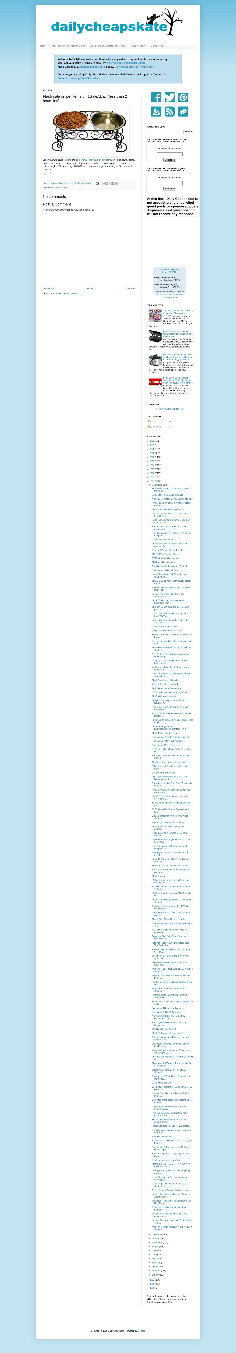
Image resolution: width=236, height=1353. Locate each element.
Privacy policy (138, 45)
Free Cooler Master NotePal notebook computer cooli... (169, 847)
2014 (152, 473)
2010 (152, 1284)
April (154, 1263)
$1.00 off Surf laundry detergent (166, 688)
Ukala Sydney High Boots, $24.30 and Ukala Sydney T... (169, 778)
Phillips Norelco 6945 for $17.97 (167, 630)
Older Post (130, 288)
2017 (152, 461)
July (154, 1250)
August (155, 1246)
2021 (152, 445)
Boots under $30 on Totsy (164, 745)
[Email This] (103, 183)
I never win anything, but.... (164, 539)
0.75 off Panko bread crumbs (165, 626)
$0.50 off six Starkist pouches (165, 558)
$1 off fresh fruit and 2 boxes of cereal (169, 865)
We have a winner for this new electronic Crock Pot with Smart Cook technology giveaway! (177, 357)
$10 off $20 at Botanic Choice (165, 554)
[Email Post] (97, 183)
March (155, 1267)
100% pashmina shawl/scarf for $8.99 (169, 692)
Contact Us (157, 45)
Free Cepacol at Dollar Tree (165, 570)
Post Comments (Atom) (66, 293)
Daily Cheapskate (61, 183)
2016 (152, 465)
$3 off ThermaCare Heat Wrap (166, 1160)
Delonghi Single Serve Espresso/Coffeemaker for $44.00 (169, 727)
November (157, 1234)
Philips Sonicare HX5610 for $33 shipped (171, 1126)
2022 (152, 441)
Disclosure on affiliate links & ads (108, 45)
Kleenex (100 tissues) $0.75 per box (169, 822)
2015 (152, 469)
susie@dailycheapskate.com (169, 409)
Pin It (45, 174)
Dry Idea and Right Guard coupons (168, 1008)
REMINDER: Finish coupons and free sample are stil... (169, 1120)
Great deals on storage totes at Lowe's (169, 762)
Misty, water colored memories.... (167, 684)
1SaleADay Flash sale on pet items (93, 160)
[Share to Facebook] (113, 183)
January (156, 1275)
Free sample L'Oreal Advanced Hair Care (171, 737)
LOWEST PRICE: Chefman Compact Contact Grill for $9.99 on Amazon (178, 334)
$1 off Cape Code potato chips (166, 680)
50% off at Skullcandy (162, 1136)
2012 (152, 481)
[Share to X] (110, 183)
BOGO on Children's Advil (164, 1029)
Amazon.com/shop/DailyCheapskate (79, 78)
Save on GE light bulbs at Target (167, 550)
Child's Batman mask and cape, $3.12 (169, 1033)
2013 (152, 477)
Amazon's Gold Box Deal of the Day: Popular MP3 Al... (169, 1017)
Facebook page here (93, 67)
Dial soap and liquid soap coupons (168, 509)
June (154, 1254)
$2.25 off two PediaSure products (167, 495)
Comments (155, 427)
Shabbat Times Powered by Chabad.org (169, 291)
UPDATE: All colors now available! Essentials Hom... (168, 601)
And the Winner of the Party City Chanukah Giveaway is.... (178, 312)
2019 (152, 453)
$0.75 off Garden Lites (162, 1083)
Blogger (141, 1331)
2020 (152, 449)
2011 (152, 1280)
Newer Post (49, 288)
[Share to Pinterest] (116, 183)
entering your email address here (125, 63)
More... (171, 1302)
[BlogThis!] (106, 183)
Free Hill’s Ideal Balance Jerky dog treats (171, 1190)
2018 (152, 457)
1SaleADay (58, 187)
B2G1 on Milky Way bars (163, 562)
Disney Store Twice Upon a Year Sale (169, 919)
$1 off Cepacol (158, 876)
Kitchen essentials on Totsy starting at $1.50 (172, 499)
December (157, 485)
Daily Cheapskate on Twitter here (134, 67)
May (154, 1258)
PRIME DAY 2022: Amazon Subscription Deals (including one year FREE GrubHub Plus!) (178, 380)
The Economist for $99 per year (166, 1012)
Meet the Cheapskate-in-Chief (68, 45)
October (156, 1238)
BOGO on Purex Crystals (163, 773)
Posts (153, 421)
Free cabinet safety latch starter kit (167, 741)
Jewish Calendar (170, 298)
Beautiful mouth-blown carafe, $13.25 (169, 566)
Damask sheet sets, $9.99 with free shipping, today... (168, 595)
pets (66, 187)
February (156, 1270)
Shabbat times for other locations (170, 294)
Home (43, 45)
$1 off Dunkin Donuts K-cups (165, 733)
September (157, 1242)
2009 (152, 1288)
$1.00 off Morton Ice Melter (164, 696)
